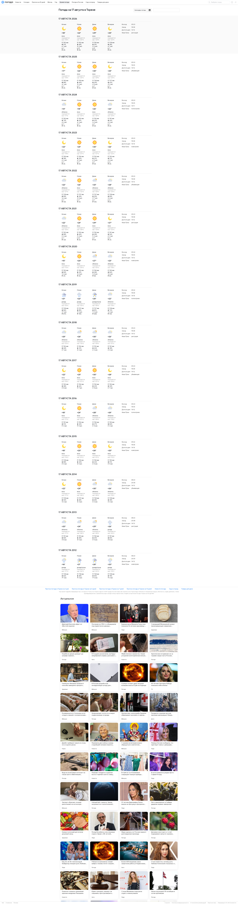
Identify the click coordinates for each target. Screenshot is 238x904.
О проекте (167, 902)
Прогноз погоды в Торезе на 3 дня (57, 589)
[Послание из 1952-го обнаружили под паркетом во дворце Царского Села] (104, 618)
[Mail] (2, 2)
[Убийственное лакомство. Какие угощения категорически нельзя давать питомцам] (134, 647)
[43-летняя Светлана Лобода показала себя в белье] (164, 677)
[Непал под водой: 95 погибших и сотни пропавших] (164, 885)
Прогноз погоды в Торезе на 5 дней (84, 589)
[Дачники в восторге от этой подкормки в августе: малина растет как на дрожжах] (164, 826)
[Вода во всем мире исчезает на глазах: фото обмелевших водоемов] (74, 766)
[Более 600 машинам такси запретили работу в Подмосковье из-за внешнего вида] (134, 855)
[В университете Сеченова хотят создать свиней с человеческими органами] (74, 707)
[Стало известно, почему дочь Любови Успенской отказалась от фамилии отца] (164, 855)
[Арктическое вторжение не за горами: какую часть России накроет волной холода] (164, 647)
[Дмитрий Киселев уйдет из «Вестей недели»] (74, 618)
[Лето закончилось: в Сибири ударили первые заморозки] (164, 796)
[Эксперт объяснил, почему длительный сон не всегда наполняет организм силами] (74, 796)
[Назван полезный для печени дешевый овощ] (74, 826)
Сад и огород (173, 589)
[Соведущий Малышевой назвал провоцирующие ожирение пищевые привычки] (164, 618)
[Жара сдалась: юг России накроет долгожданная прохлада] (134, 826)
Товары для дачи (187, 589)
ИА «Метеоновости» (230, 902)
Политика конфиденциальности (180, 902)
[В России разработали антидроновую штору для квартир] (104, 677)
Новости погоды (160, 589)
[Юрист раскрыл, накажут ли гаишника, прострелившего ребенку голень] (104, 885)
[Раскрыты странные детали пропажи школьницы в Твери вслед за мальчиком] (164, 707)
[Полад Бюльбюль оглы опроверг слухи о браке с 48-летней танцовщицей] (104, 826)
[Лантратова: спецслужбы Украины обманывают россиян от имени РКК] (134, 707)
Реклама (16, 902)
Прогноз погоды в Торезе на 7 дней (111, 589)
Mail (3, 902)
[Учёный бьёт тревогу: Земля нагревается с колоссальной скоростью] (104, 796)
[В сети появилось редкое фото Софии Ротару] (164, 766)
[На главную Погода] (8, 2)
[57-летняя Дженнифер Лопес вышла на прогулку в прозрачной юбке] (134, 796)
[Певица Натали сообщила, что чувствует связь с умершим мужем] (164, 737)
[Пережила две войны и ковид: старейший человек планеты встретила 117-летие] (104, 737)
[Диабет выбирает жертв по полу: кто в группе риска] (74, 737)
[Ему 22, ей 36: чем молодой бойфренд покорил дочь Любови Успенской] (74, 855)
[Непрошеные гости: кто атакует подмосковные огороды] (104, 707)
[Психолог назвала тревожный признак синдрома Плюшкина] (74, 885)
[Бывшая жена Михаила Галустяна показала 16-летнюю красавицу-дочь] (134, 618)
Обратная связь (212, 902)
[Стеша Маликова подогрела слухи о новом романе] (134, 885)
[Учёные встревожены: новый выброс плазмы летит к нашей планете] (104, 855)
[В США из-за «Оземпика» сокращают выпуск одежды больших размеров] (134, 766)
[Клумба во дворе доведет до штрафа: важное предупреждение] (74, 647)
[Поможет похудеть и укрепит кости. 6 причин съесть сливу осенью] (104, 766)
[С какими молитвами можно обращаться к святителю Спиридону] (134, 737)
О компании (9, 902)
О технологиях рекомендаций (198, 902)
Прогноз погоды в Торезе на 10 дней (139, 589)
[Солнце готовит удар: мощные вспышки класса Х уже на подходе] (134, 677)
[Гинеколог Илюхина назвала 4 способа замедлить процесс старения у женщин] (74, 677)
